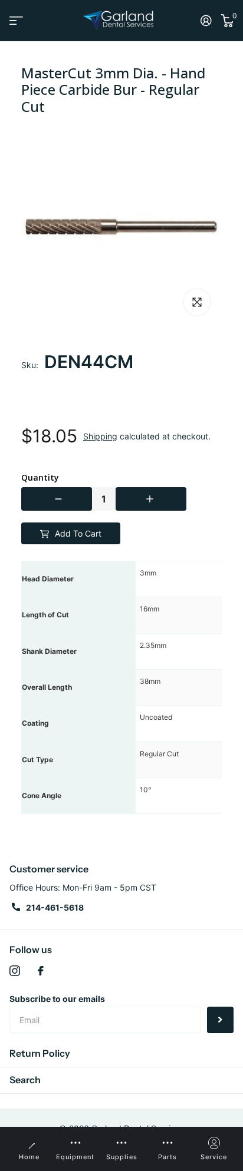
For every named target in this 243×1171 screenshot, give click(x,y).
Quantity (40, 477)
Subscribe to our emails (57, 999)
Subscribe (220, 1020)
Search (25, 1080)
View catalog (16, 20)
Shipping (100, 436)
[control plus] (151, 499)
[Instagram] (14, 970)
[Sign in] (206, 20)
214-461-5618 (55, 907)
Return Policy (39, 1053)
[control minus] (56, 499)
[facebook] (41, 970)
